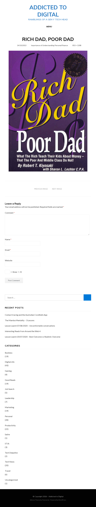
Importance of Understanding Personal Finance (49, 45)
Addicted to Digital (56, 496)
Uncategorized (11, 480)
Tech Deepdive (11, 452)
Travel (7, 471)
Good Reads (10, 380)
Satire (7, 434)
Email (8, 250)
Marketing (9, 407)
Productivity (10, 425)
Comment (10, 213)
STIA (7, 443)
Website (8, 260)
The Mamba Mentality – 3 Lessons (19, 320)
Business (8, 353)
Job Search (9, 389)
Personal (8, 416)
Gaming (8, 371)
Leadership (9, 398)
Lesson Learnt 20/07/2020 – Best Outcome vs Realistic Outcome (32, 336)
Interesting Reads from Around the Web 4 (22, 331)
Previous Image (41, 189)
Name (8, 239)
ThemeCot (45, 500)
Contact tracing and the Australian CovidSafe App (26, 315)
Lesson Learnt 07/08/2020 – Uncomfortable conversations (30, 325)
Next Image (57, 189)
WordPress (62, 500)
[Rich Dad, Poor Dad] (48, 110)
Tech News (9, 461)
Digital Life (9, 362)
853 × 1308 (76, 45)
